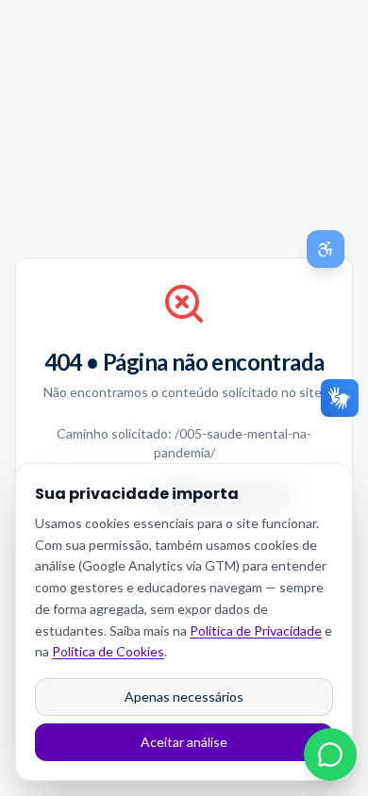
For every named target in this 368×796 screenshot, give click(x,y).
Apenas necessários (184, 696)
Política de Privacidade (256, 630)
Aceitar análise (184, 742)
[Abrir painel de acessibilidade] (325, 249)
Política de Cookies (108, 651)
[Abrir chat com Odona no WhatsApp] (330, 754)
